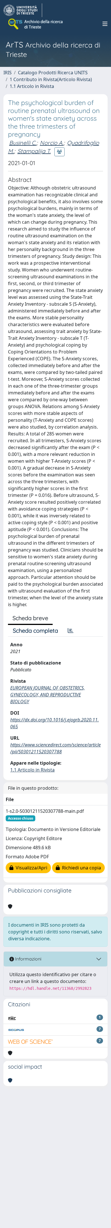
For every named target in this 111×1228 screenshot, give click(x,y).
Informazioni (27, 959)
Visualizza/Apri (30, 868)
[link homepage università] (35, 24)
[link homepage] (22, 10)
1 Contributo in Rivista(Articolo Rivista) (51, 79)
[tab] (70, 631)
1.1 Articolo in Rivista (32, 86)
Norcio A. (51, 142)
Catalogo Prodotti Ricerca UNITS (53, 72)
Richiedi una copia (80, 868)
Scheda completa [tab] (35, 630)
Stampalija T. (34, 151)
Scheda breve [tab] (30, 618)
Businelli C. (22, 142)
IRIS (7, 72)
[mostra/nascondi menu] (105, 24)
